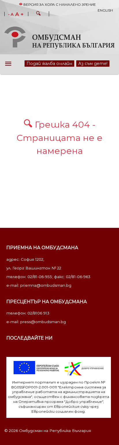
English (105, 10)
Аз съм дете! (91, 63)
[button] (38, 14)
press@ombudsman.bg (43, 321)
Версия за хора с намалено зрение (59, 4)
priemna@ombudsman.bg (45, 285)
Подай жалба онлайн (44, 63)
